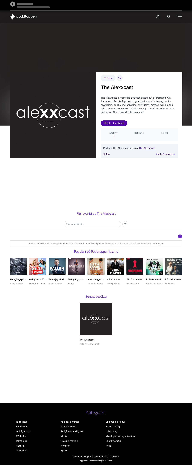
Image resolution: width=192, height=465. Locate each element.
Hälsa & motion (69, 440)
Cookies (114, 456)
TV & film (21, 436)
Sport (64, 450)
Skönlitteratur (113, 440)
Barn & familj (113, 426)
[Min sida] (158, 16)
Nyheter (65, 445)
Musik (64, 436)
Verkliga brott (23, 431)
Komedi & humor (70, 421)
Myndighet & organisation (120, 436)
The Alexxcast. (147, 148)
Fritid (108, 445)
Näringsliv (21, 426)
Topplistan (21, 421)
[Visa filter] (125, 224)
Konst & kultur (68, 426)
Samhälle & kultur (115, 421)
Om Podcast (101, 456)
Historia (20, 445)
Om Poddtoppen (82, 456)
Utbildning (111, 431)
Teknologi (21, 440)
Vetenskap (21, 450)
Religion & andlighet (114, 123)
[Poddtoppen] (23, 16)
